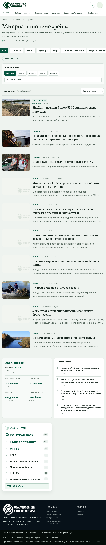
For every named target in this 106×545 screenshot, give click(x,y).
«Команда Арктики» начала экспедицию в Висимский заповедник (80, 369)
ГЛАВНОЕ (16, 50)
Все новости (19, 19)
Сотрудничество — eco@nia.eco (54, 522)
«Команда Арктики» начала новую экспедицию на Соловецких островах (79, 380)
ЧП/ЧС (30, 50)
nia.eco (55, 538)
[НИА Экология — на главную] (14, 5)
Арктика (28, 13)
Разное (36, 179)
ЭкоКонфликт (94, 13)
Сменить (17, 368)
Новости (80, 515)
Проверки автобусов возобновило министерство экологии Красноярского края (65, 237)
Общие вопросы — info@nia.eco (54, 516)
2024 (32, 73)
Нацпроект (56, 13)
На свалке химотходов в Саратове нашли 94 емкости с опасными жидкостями (62, 211)
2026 (22, 73)
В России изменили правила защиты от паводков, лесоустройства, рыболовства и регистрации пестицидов (81, 408)
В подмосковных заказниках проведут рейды (63, 338)
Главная (6, 19)
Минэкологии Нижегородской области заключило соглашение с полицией (67, 185)
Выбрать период (13, 80)
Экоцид (36, 103)
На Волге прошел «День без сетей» (56, 288)
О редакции (51, 511)
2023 (43, 73)
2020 (53, 73)
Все (4, 50)
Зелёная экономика (73, 50)
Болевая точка (41, 13)
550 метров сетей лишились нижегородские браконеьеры (62, 312)
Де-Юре (43, 50)
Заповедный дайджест (74, 13)
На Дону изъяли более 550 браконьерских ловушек (64, 109)
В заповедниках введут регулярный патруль (62, 162)
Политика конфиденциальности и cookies (19, 533)
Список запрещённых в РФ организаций (56, 533)
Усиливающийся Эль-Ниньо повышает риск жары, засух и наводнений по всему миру (81, 394)
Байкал (18, 13)
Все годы (10, 73)
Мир (55, 50)
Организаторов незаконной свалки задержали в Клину (65, 263)
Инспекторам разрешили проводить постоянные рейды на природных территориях (66, 137)
